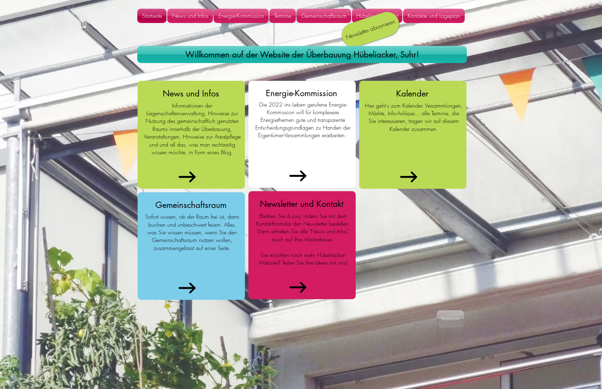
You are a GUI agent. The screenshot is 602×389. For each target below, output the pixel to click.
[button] (302, 54)
